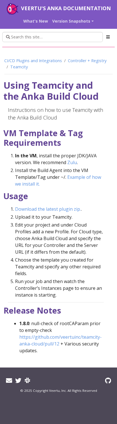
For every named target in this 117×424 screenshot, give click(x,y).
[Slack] (27, 380)
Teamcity (19, 66)
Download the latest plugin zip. (48, 209)
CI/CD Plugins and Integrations (33, 60)
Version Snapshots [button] (71, 21)
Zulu (72, 162)
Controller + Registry (87, 60)
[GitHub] (108, 380)
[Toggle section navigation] (108, 37)
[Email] (9, 380)
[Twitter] (18, 380)
